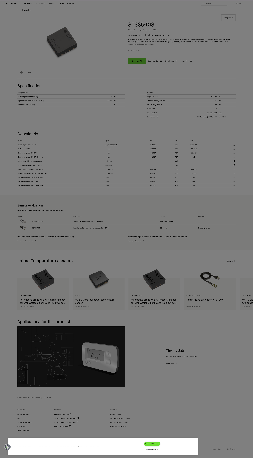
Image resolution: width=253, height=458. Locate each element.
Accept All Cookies (152, 444)
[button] (7, 447)
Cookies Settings (152, 449)
